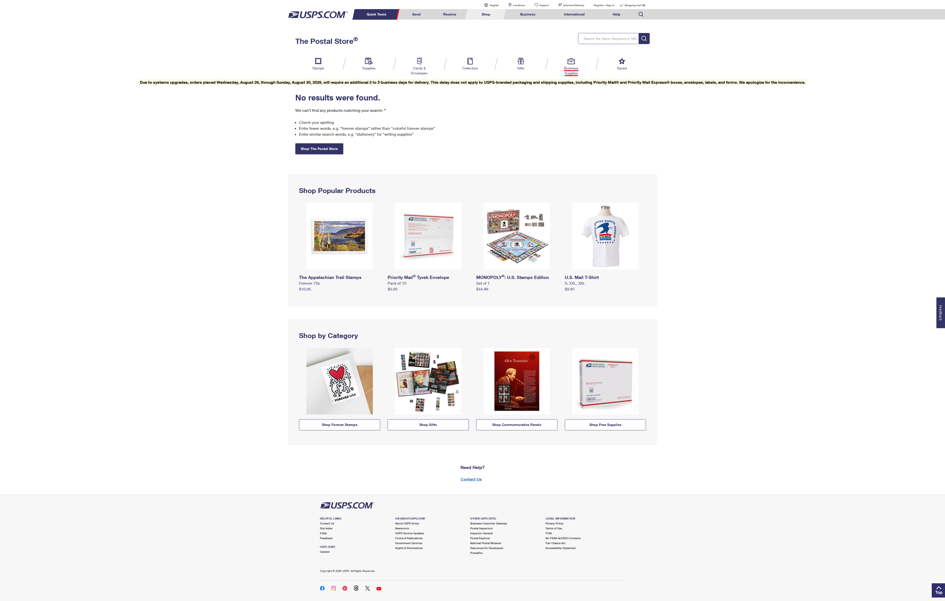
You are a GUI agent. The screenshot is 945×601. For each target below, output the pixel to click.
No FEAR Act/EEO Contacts (563, 538)
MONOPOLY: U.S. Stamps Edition (512, 277)
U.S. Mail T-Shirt (582, 277)
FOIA (549, 533)
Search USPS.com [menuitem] (641, 14)
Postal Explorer (480, 538)
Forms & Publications (409, 538)
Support (544, 5)
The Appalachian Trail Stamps (330, 277)
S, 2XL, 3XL (575, 283)
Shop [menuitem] (486, 14)
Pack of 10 (397, 283)
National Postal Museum (485, 543)
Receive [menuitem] (449, 14)
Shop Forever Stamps (340, 424)
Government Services (408, 543)
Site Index (326, 528)
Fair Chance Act (556, 543)
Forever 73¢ (309, 283)
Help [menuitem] (616, 14)
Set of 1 (483, 283)
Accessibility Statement (561, 548)
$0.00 (392, 289)
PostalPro (476, 552)
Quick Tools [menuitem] (376, 14)
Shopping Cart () (635, 5)
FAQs (323, 533)
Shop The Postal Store (319, 148)
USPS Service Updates (409, 533)
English (489, 5)
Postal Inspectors (481, 528)
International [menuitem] (574, 14)
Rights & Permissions (409, 548)
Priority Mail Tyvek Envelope (418, 277)
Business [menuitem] (528, 14)
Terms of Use (554, 528)
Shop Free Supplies (605, 424)
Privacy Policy (555, 523)
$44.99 (482, 289)
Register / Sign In (604, 5)
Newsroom (402, 528)
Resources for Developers (486, 548)
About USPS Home (407, 523)
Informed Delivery (573, 5)
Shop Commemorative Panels (516, 424)
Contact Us (471, 479)
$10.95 (305, 289)
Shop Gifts (428, 424)
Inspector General (481, 533)
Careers (325, 551)
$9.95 (570, 289)
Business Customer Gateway (488, 523)
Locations (519, 5)
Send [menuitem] (416, 14)
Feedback (326, 538)
